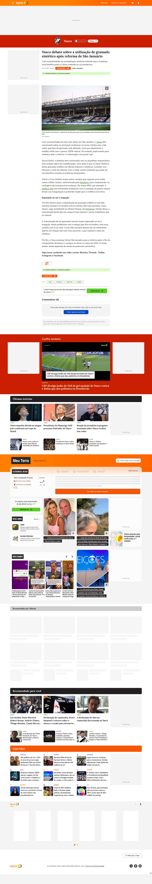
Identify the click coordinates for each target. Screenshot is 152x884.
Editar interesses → (134, 471)
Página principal (22, 3)
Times (91, 41)
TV (88, 785)
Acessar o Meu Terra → (40, 461)
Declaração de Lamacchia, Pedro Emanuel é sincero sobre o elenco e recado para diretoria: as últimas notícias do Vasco (59, 720)
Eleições (56, 770)
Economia (90, 755)
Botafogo (84, 182)
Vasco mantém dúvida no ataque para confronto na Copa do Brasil (25, 428)
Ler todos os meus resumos (97, 491)
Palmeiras (90, 209)
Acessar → (37, 519)
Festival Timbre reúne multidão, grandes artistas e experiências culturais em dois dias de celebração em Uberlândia (65, 737)
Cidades (56, 785)
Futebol (79, 282)
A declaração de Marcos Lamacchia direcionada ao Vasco (92, 719)
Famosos (23, 755)
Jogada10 (59, 282)
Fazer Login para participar (76, 312)
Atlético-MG (47, 188)
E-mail (132, 3)
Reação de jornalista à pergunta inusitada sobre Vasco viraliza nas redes (92, 428)
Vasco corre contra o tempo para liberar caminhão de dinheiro (31, 444)
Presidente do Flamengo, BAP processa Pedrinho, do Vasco (58, 427)
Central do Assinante (118, 3)
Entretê (58, 731)
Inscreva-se (24, 509)
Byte (21, 770)
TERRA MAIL (104, 3)
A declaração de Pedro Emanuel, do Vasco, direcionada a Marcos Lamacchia (31, 737)
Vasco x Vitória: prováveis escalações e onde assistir (98, 444)
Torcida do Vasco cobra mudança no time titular (65, 443)
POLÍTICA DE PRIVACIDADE (94, 866)
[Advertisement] (126, 444)
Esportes (69, 282)
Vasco (68, 41)
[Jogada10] (47, 263)
